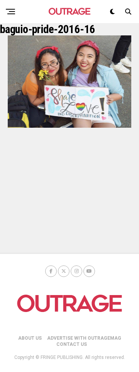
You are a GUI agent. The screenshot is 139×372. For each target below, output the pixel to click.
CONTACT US (71, 344)
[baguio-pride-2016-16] (69, 125)
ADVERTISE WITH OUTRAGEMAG (84, 338)
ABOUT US (30, 338)
